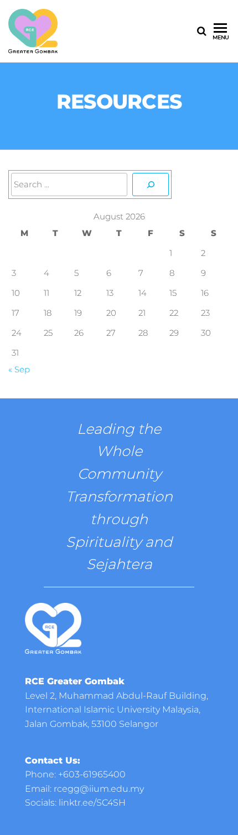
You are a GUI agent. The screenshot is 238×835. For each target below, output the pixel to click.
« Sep (19, 369)
